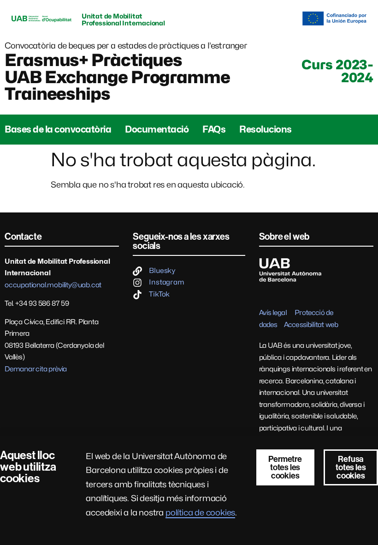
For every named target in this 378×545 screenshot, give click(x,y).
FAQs (213, 129)
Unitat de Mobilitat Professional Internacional (123, 19)
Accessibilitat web (311, 325)
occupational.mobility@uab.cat (53, 285)
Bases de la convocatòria (58, 129)
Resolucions (265, 129)
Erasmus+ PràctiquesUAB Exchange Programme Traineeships (117, 77)
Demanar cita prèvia (36, 369)
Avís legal (273, 313)
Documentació (157, 129)
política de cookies (200, 512)
